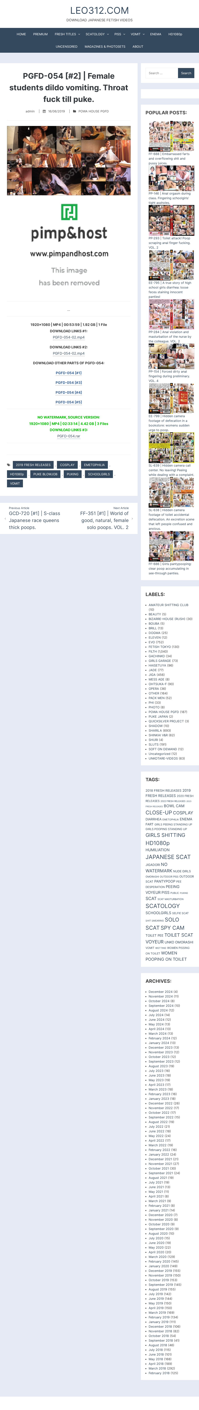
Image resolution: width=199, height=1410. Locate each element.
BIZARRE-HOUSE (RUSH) (167, 619)
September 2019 (161, 1285)
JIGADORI (153, 865)
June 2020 (156, 1243)
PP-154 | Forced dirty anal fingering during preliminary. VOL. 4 (169, 376)
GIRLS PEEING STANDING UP (173, 824)
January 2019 (158, 1322)
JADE (153, 670)
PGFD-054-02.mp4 (69, 337)
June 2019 (156, 1299)
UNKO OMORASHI (179, 942)
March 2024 (158, 1033)
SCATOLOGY (95, 34)
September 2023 (161, 1061)
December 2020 (161, 1215)
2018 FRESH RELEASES (164, 790)
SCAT (151, 898)
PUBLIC (174, 892)
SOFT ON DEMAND (163, 749)
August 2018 (158, 1345)
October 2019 (159, 1280)
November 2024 (161, 996)
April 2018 (156, 1364)
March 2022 (158, 1145)
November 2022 (161, 1108)
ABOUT (138, 46)
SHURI (153, 740)
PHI (151, 703)
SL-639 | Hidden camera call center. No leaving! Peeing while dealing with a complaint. (171, 470)
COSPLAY (67, 465)
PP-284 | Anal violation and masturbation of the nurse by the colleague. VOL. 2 (170, 336)
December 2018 (160, 1326)
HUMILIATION (158, 850)
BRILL (153, 628)
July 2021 (156, 1182)
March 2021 (157, 1201)
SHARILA (155, 730)
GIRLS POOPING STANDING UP (166, 829)
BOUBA (154, 623)
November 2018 (160, 1331)
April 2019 (156, 1308)
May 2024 (156, 1024)
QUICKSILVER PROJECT (166, 721)
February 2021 (159, 1206)
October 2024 (159, 1001)
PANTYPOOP (164, 881)
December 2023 (161, 1047)
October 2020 (159, 1224)
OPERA (154, 689)
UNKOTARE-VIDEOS (163, 758)
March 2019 (157, 1312)
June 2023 (156, 1075)
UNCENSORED (67, 46)
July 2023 (156, 1071)
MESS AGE (156, 679)
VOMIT (136, 34)
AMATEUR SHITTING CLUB (168, 605)
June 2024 (156, 1020)
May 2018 (156, 1359)
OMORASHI (152, 876)
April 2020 (156, 1252)
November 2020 (161, 1219)
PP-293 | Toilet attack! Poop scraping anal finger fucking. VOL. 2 (169, 242)
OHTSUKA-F (158, 684)
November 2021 (160, 1164)
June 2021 (156, 1187)
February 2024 (159, 1038)
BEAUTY (155, 614)
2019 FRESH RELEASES (33, 465)
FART (150, 824)
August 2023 (158, 1066)
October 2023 (159, 1057)
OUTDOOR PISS (169, 876)
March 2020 (158, 1257)
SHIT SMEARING (155, 920)
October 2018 (159, 1336)
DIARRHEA (153, 819)
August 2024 (158, 1010)
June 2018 (156, 1354)
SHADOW (156, 726)
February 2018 (159, 1373)
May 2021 (156, 1192)
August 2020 (158, 1233)
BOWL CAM (174, 806)
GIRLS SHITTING (165, 835)
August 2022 (158, 1122)
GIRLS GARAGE (160, 661)
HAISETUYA (157, 665)
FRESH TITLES (65, 34)
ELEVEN (155, 637)
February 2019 (159, 1317)
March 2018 (157, 1368)
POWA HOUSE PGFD (94, 111)
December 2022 (161, 1103)
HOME (21, 34)
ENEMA (155, 34)
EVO (152, 642)
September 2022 (161, 1117)
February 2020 (159, 1261)
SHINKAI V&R (158, 735)
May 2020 (156, 1247)
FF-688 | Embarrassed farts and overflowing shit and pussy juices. (169, 158)
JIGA (152, 675)
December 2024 (161, 992)
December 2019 (160, 1271)
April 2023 (156, 1085)
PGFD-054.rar (68, 436)
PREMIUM (40, 34)
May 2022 (156, 1136)
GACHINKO (157, 656)
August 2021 (158, 1178)
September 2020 (161, 1229)
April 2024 (156, 1029)
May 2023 (156, 1080)
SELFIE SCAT (180, 913)
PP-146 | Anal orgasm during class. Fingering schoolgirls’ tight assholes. (170, 198)
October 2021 (159, 1168)
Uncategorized (159, 754)
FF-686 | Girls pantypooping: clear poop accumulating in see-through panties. (170, 568)
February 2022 (159, 1150)
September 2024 (161, 1006)
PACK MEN (157, 698)
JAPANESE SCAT (168, 857)
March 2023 (158, 1089)
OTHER (154, 693)
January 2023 (159, 1099)
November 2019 (160, 1275)
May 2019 (156, 1303)
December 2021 (160, 1159)
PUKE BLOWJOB (45, 474)
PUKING (73, 474)
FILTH (153, 651)
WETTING (160, 948)
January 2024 (159, 1043)
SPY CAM (172, 928)
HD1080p (175, 34)
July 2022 (156, 1126)
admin (30, 111)
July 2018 (156, 1350)
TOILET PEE (154, 935)
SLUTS (154, 744)
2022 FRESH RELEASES (173, 801)
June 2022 (156, 1131)
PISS (117, 34)
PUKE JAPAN (158, 716)
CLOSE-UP (159, 812)
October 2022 (159, 1113)
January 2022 (159, 1154)
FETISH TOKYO (160, 647)
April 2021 (156, 1196)
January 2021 (158, 1210)
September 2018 (161, 1340)
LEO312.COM (99, 10)
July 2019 (156, 1294)
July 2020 (156, 1238)
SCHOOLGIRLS (99, 474)
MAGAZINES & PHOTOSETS (105, 46)
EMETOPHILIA (94, 465)
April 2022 (156, 1140)
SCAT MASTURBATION (170, 899)
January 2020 (159, 1266)
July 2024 (156, 1015)
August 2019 (158, 1289)
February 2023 (159, 1094)
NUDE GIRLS (182, 871)
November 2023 (161, 1052)
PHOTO (154, 707)
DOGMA (155, 633)
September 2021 (161, 1173)
